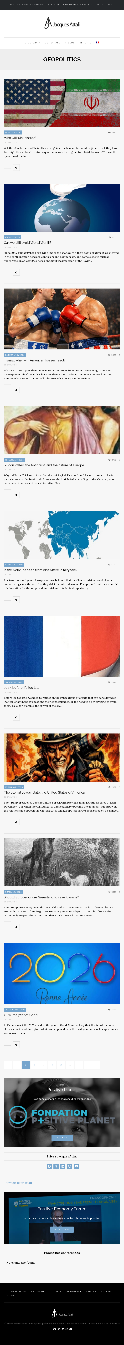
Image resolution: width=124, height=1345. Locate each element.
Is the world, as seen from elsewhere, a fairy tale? (40, 570)
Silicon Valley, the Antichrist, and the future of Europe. (44, 465)
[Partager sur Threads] (52, 167)
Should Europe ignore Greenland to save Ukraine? (41, 897)
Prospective (70, 5)
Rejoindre (62, 1138)
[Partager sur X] (31, 167)
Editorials (52, 43)
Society (56, 5)
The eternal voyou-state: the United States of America (44, 792)
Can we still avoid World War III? (27, 243)
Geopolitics (42, 5)
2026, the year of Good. (21, 1015)
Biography (32, 43)
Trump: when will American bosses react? (35, 360)
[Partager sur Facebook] (23, 167)
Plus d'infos (62, 1229)
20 (61, 1065)
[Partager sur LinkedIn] (45, 167)
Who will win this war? (20, 138)
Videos (70, 43)
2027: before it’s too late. (22, 688)
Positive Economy (21, 5)
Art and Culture (102, 5)
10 (52, 1065)
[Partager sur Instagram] (59, 167)
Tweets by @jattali (19, 1183)
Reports (85, 43)
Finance (85, 5)
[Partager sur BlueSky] (38, 167)
